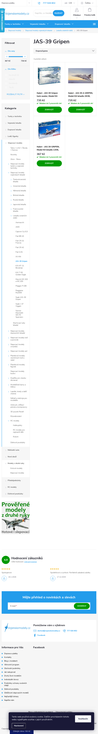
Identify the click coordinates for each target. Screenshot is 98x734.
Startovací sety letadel (19, 324)
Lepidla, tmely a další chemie (18, 392)
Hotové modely (16, 468)
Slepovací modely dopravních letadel (17, 332)
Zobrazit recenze (30, 562)
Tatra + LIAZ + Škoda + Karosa (18, 149)
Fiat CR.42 (20, 247)
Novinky (13, 154)
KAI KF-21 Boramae (20, 266)
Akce (11, 79)
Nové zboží (12, 456)
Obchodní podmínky (12, 668)
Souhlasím (83, 718)
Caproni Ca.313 (22, 231)
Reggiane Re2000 (19, 291)
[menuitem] (14, 24)
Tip (11, 87)
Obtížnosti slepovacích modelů (16, 693)
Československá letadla (19, 180)
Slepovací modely (15, 143)
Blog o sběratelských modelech (40, 712)
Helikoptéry (17, 425)
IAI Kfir (18, 256)
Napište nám (9, 700)
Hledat (58, 13)
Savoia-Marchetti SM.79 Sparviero (19, 313)
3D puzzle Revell (17, 411)
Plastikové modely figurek (17, 365)
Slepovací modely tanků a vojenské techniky (17, 166)
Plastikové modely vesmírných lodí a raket (17, 357)
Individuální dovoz (11, 679)
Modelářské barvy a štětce (18, 385)
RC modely (14, 421)
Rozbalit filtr (14, 94)
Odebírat (81, 606)
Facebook (41, 635)
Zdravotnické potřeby (64, 712)
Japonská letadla (19, 204)
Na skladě (14, 75)
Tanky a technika (15, 116)
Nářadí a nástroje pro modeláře (18, 399)
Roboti (15, 437)
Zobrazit (49, 109)
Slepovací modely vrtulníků (17, 345)
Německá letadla (19, 190)
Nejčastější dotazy (11, 696)
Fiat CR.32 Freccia (20, 242)
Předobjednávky (14, 480)
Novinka (13, 83)
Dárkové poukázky (17, 442)
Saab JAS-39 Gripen (21, 298)
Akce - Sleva (15, 159)
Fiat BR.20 (20, 236)
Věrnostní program (11, 664)
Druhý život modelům (12, 676)
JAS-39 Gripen (21, 261)
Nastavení (18, 725)
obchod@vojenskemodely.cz (48, 631)
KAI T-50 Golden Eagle (21, 273)
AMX (18, 227)
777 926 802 (72, 631)
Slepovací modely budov (17, 372)
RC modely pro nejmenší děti (19, 431)
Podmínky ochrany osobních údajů (15, 684)
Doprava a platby (8, 3)
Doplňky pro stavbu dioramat (18, 379)
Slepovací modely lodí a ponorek (19, 338)
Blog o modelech (10, 661)
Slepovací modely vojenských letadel (17, 173)
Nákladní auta (13, 450)
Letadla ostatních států (20, 216)
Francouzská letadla (18, 210)
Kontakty (7, 657)
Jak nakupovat (9, 672)
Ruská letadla (18, 200)
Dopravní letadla (14, 129)
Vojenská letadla (14, 123)
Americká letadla (19, 186)
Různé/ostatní (15, 416)
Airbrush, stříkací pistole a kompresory (18, 406)
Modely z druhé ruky (16, 463)
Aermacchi (20, 222)
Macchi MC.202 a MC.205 (22, 280)
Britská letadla (18, 195)
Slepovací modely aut (18, 351)
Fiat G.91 (19, 252)
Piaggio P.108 (21, 286)
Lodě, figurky (13, 136)
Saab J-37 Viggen (19, 305)
